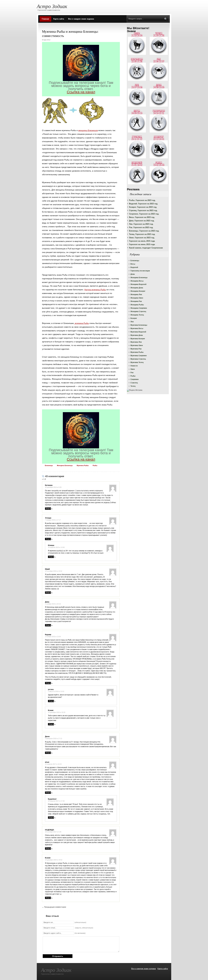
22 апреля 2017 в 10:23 (53, 764)
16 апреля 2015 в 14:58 (56, 547)
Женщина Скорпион (138, 308)
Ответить (49, 508)
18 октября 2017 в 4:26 (53, 832)
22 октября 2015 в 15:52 (53, 571)
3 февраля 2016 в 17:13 (53, 738)
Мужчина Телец (136, 362)
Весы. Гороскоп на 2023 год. (142, 217)
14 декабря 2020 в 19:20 (56, 712)
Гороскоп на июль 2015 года (142, 241)
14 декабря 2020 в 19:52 (53, 860)
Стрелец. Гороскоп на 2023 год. (143, 210)
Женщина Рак (136, 301)
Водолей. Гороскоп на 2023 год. (143, 204)
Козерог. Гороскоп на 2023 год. (143, 207)
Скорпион (134, 379)
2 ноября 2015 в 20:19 (53, 604)
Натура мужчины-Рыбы (95, 289)
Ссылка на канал (81, 92)
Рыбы (132, 376)
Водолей (134, 267)
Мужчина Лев (136, 342)
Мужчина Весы (136, 328)
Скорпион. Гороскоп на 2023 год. (144, 214)
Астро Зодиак (52, 6)
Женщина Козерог (137, 291)
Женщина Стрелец (138, 311)
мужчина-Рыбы (81, 323)
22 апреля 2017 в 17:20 (56, 801)
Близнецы (134, 261)
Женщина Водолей (138, 284)
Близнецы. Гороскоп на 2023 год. (144, 231)
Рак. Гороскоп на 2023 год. (141, 227)
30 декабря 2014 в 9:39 (53, 487)
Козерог (133, 318)
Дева (132, 274)
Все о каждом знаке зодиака (81, 19)
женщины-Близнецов (88, 130)
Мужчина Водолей (138, 332)
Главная (45, 19)
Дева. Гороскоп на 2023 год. (141, 221)
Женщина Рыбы (137, 305)
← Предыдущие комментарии (54, 907)
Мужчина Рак (135, 349)
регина (51, 689)
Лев (132, 322)
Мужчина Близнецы (138, 325)
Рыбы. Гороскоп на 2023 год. (142, 200)
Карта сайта (58, 19)
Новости (134, 366)
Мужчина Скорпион (138, 356)
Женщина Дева (136, 288)
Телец (132, 386)
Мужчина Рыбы (136, 352)
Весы (132, 264)
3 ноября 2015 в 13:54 (53, 636)
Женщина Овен (136, 298)
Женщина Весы (136, 281)
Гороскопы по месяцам (140, 271)
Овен (132, 369)
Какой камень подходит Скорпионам (146, 248)
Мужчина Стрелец (138, 359)
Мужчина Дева (136, 335)
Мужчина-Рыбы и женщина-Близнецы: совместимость (70, 33)
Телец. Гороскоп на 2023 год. (142, 234)
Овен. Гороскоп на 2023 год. (142, 238)
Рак (131, 373)
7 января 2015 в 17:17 (53, 520)
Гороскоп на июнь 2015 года (142, 244)
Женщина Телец (137, 315)
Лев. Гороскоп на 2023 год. (141, 224)
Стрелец (134, 383)
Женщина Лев (136, 295)
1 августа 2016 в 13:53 (56, 691)
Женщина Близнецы (138, 278)
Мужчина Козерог (137, 339)
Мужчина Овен (136, 345)
